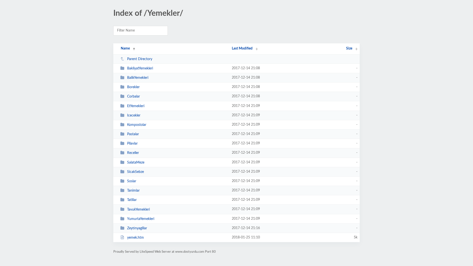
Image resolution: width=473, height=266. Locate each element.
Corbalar (133, 96)
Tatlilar (132, 200)
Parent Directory (139, 59)
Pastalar (133, 134)
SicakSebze (135, 172)
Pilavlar (132, 143)
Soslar (131, 181)
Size (349, 48)
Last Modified (242, 48)
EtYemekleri (135, 106)
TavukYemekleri (138, 209)
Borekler (133, 87)
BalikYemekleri (137, 78)
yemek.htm (135, 237)
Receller (133, 153)
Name (125, 48)
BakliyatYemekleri (140, 68)
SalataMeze (135, 162)
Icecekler (133, 115)
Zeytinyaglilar (137, 228)
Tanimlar (133, 190)
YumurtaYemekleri (140, 219)
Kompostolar (136, 125)
